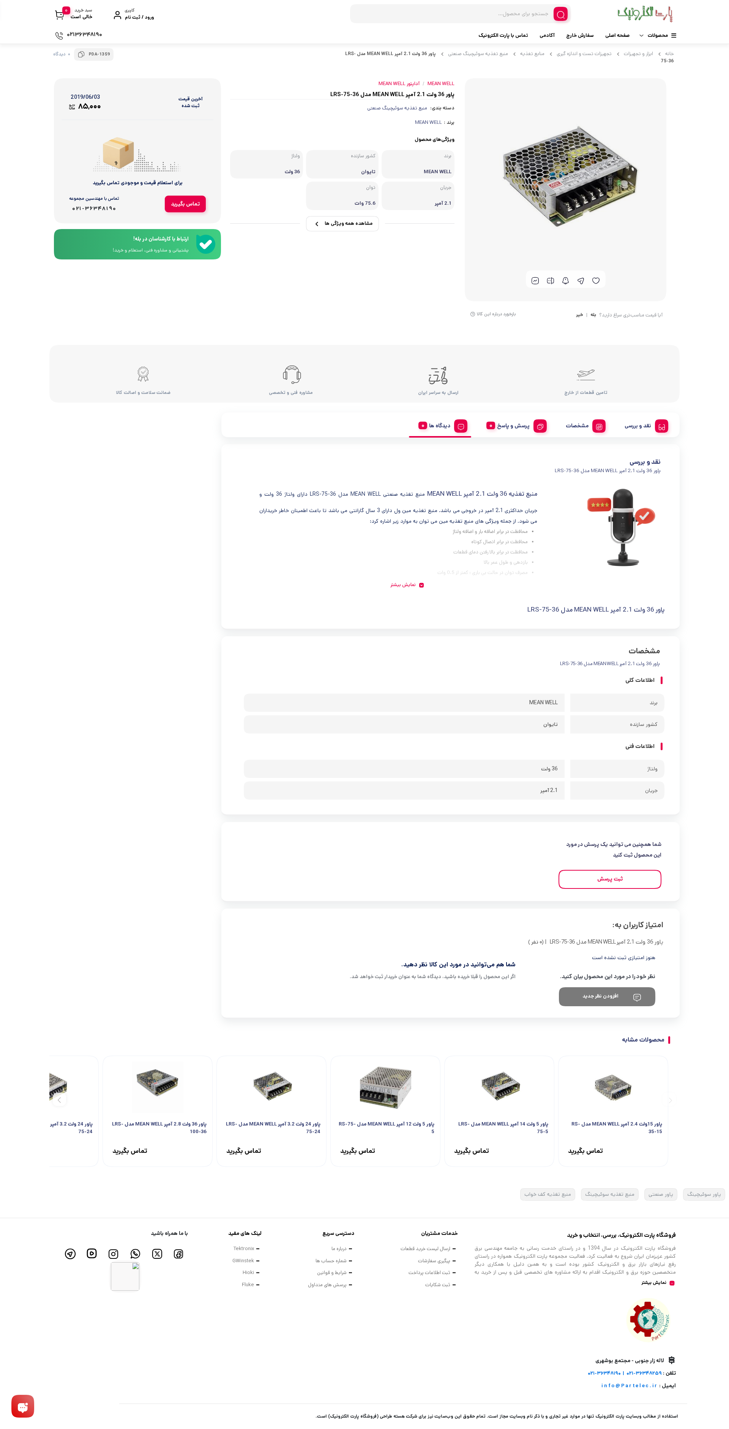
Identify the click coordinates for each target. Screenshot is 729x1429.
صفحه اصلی (617, 35)
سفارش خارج (580, 35)
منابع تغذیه (532, 53)
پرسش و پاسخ (513, 426)
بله (593, 315)
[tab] (643, 424)
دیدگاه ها (439, 426)
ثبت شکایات (437, 1284)
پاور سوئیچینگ (704, 1194)
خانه (669, 53)
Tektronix (244, 1248)
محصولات (658, 35)
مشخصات (577, 426)
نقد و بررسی (638, 426)
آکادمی (547, 35)
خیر (579, 315)
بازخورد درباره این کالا (496, 314)
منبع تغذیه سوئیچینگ (609, 1194)
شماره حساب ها (331, 1261)
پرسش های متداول (327, 1284)
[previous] (669, 1099)
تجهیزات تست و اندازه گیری (584, 53)
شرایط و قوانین (332, 1272)
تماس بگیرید (185, 204)
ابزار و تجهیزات (638, 53)
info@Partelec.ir (629, 1385)
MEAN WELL (428, 122)
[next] (59, 1099)
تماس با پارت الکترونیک (503, 35)
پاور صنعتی (661, 1194)
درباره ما (339, 1248)
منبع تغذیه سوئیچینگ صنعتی (478, 53)
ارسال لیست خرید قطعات (425, 1248)
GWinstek (243, 1261)
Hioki (248, 1272)
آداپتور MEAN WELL (399, 83)
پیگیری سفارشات (434, 1261)
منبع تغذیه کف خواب (547, 1194)
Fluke (248, 1284)
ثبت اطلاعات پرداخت (429, 1272)
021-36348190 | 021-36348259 (625, 1373)
